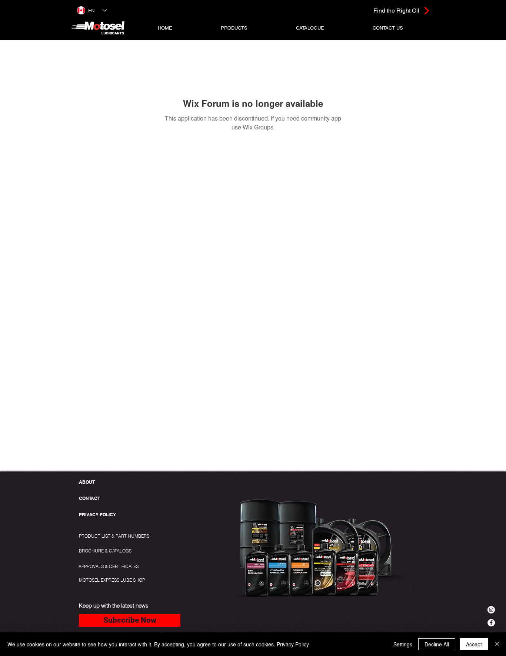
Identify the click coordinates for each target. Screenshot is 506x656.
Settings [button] (402, 644)
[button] (234, 27)
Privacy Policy (293, 644)
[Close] (497, 644)
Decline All (437, 644)
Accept (474, 644)
